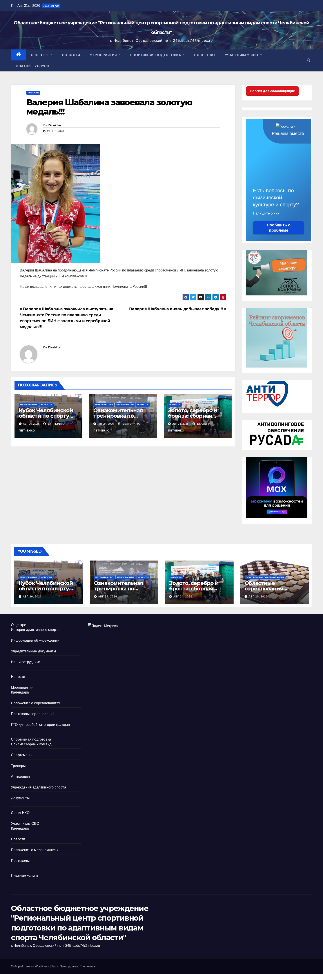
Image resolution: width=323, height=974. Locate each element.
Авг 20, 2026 (258, 596)
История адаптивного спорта (35, 630)
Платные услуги (32, 66)
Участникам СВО (242, 55)
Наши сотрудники (25, 662)
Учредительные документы (33, 651)
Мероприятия (104, 55)
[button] (308, 60)
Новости (71, 55)
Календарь (20, 692)
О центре (40, 55)
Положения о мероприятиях (34, 850)
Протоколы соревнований (32, 714)
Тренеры (18, 766)
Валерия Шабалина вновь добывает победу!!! (176, 309)
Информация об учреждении (35, 640)
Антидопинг (21, 776)
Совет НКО (204, 55)
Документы (20, 798)
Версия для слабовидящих (272, 91)
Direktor (54, 125)
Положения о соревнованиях (265, 577)
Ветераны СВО (104, 404)
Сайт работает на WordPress (30, 966)
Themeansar (88, 966)
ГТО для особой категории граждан (40, 724)
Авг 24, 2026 (107, 596)
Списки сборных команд (31, 744)
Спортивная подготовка (156, 55)
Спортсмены (21, 755)
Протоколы (20, 861)
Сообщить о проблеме (278, 228)
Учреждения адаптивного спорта (38, 787)
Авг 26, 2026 (32, 596)
